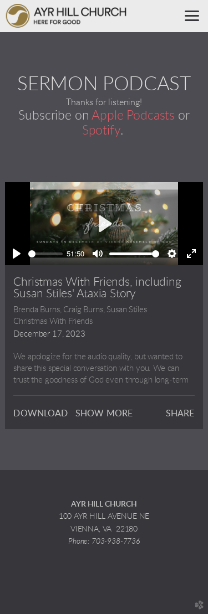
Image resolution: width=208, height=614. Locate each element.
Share (180, 413)
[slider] (45, 254)
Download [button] (40, 413)
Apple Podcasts (133, 115)
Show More (104, 413)
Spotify (101, 130)
